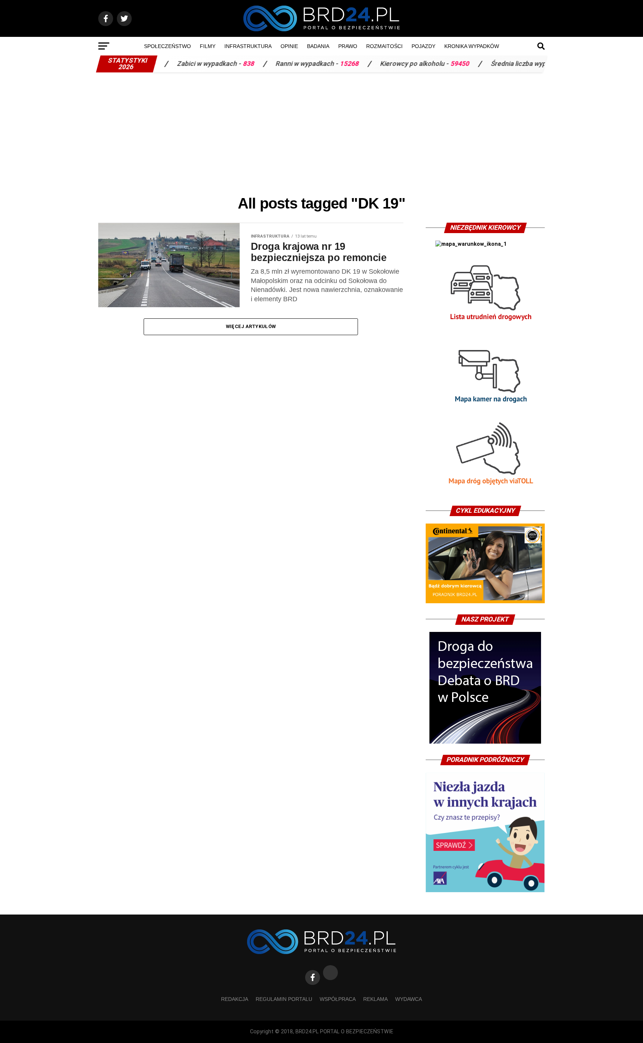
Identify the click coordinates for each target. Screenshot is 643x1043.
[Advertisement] (321, 132)
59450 (418, 63)
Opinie (289, 46)
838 (206, 63)
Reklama (375, 999)
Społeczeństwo (167, 46)
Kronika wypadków (471, 46)
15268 (307, 63)
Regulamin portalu (284, 999)
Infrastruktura (248, 46)
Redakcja (234, 999)
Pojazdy (423, 46)
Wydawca (408, 999)
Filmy (207, 46)
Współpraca (338, 999)
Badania (318, 46)
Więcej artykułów (251, 326)
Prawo (347, 46)
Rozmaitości (384, 46)
